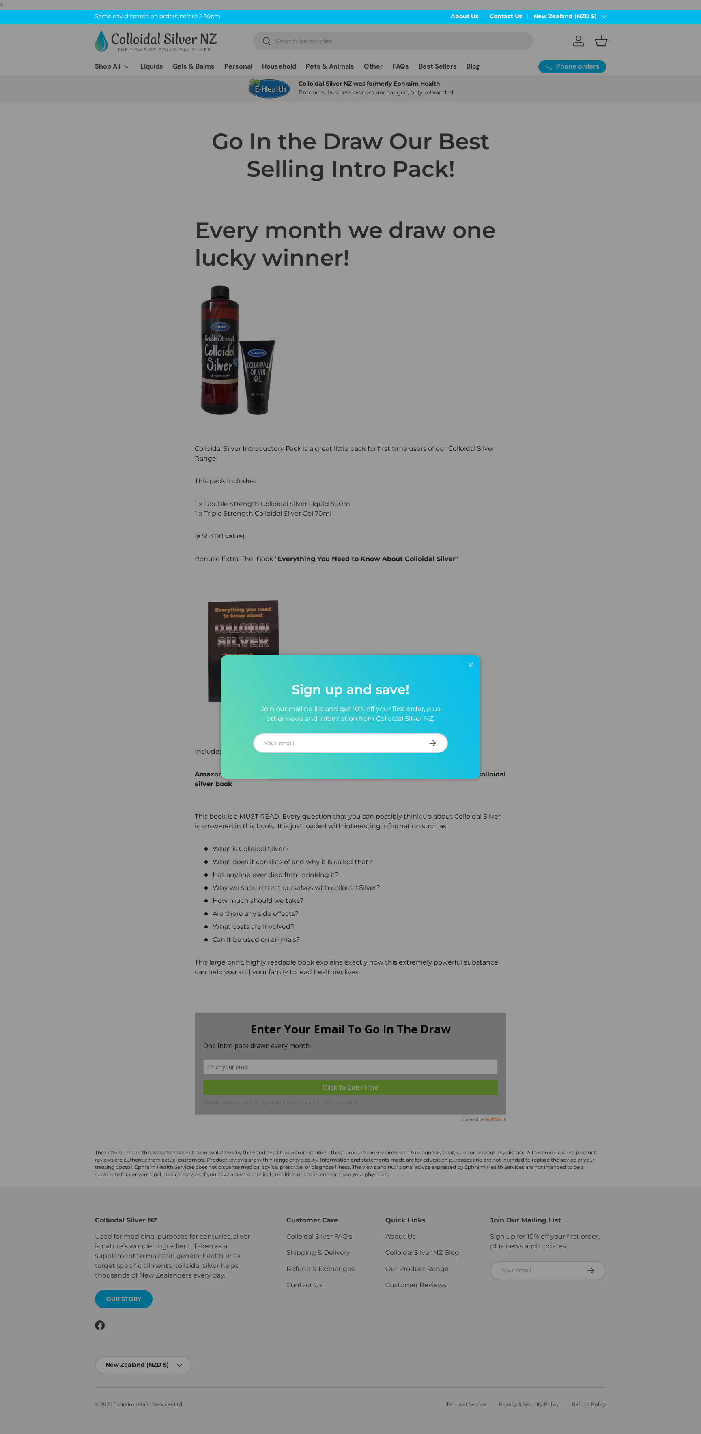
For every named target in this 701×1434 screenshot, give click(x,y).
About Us (464, 16)
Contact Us (506, 16)
